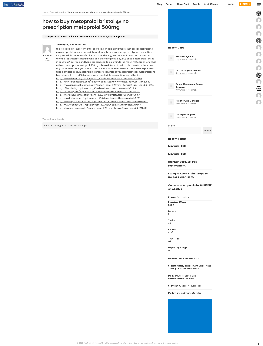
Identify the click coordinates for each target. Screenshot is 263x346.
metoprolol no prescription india (96, 71)
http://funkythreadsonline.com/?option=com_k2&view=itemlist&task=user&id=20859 (103, 81)
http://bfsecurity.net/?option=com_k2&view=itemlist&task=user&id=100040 (98, 91)
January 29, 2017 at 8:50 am (71, 44)
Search (171, 125)
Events (196, 4)
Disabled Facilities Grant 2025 (183, 258)
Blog (159, 4)
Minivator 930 (177, 146)
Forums (53, 12)
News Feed (183, 4)
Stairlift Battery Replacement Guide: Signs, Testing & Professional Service (189, 267)
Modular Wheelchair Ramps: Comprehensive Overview (182, 277)
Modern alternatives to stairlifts (184, 293)
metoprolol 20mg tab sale (93, 65)
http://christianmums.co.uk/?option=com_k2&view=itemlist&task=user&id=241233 (101, 108)
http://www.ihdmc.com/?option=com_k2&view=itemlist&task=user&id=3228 (98, 98)
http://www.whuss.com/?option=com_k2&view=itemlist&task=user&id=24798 (99, 78)
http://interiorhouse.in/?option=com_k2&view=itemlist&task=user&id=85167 (98, 94)
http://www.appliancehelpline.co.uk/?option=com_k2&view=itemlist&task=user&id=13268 (105, 85)
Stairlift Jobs (211, 4)
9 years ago (104, 36)
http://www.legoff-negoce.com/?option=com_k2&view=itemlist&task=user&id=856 (102, 101)
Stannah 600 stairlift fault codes (184, 285)
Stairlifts (62, 12)
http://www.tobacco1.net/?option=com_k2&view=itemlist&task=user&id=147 (98, 104)
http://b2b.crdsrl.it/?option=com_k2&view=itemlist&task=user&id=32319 (96, 88)
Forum (169, 4)
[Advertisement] (191, 26)
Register (245, 4)
